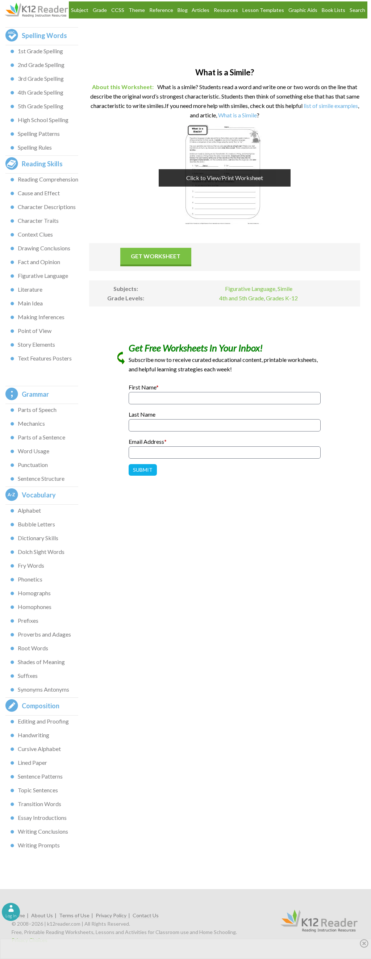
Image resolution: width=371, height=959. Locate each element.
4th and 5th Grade (241, 298)
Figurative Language (43, 275)
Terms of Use (74, 915)
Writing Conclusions (43, 831)
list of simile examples (331, 105)
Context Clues (35, 234)
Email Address (148, 441)
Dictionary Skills (38, 537)
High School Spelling (43, 119)
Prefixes (28, 620)
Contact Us (146, 915)
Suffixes (28, 675)
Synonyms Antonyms (43, 689)
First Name (144, 387)
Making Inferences (41, 316)
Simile (285, 288)
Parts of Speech (37, 409)
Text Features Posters (45, 358)
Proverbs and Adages (44, 634)
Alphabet (29, 510)
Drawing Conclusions (44, 248)
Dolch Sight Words (41, 551)
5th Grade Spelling (40, 106)
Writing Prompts (39, 845)
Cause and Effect (39, 192)
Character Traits (38, 220)
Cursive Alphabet (39, 748)
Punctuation (33, 464)
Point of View (34, 330)
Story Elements (36, 344)
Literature (30, 289)
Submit (143, 470)
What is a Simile (237, 115)
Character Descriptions (47, 206)
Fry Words (31, 565)
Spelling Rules (35, 147)
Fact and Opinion (39, 261)
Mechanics (31, 423)
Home (18, 915)
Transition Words (39, 803)
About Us (42, 915)
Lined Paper (32, 762)
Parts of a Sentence (41, 437)
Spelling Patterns (39, 133)
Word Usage (33, 450)
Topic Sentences (38, 790)
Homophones (34, 606)
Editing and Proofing (43, 721)
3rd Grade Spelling (41, 78)
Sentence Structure (41, 478)
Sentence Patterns (40, 776)
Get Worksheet (155, 256)
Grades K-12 (282, 298)
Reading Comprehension (48, 179)
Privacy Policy (111, 915)
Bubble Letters (36, 524)
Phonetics (30, 579)
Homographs (34, 592)
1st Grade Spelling (40, 50)
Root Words (33, 648)
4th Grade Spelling (40, 92)
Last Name (142, 414)
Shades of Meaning (41, 661)
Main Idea (30, 303)
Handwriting (33, 734)
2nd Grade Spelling (41, 64)
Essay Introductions (42, 817)
